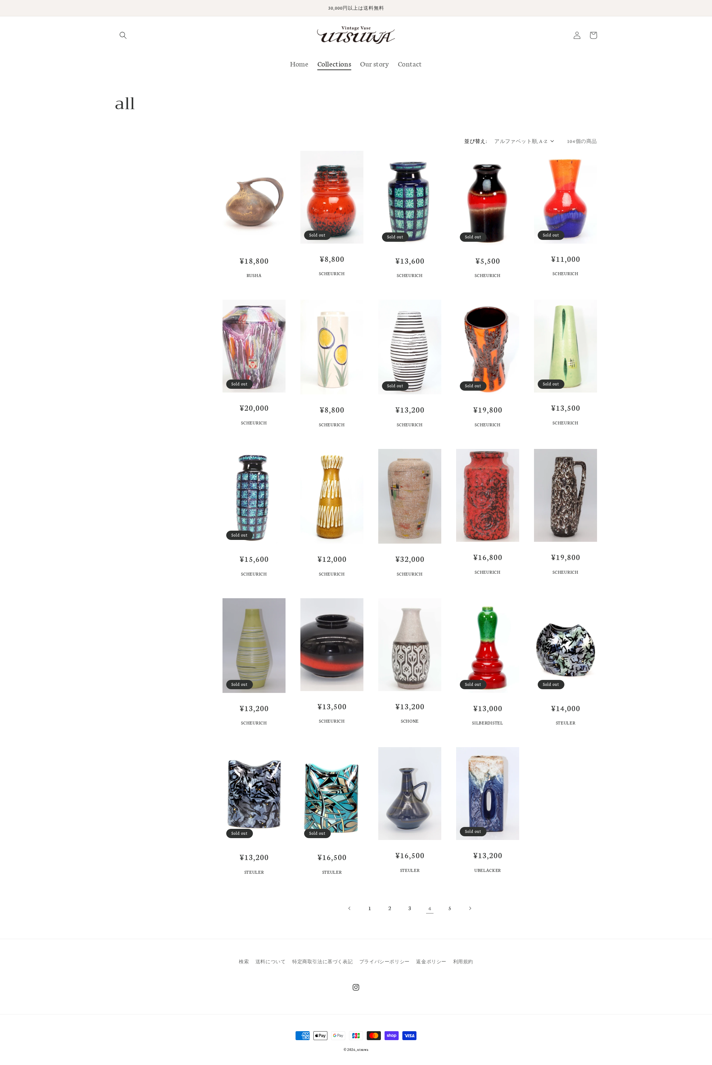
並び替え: (475, 141)
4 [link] (430, 908)
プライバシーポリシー (384, 961)
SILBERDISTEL (487, 723)
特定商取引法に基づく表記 (322, 961)
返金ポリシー (431, 961)
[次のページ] (470, 908)
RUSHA (254, 275)
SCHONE (410, 721)
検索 (244, 961)
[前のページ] (350, 908)
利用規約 (463, 961)
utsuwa (362, 1049)
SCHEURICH (332, 273)
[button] (123, 35)
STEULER (566, 723)
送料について (271, 961)
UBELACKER (487, 870)
